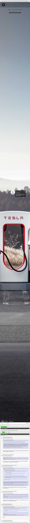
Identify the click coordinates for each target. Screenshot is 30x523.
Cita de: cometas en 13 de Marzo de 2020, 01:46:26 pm (8, 493)
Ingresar (6, 421)
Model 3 (4, 437)
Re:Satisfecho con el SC (9, 437)
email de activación (18, 195)
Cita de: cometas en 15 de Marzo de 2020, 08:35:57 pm (9, 468)
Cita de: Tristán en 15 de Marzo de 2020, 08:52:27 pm (8, 467)
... (5, 435)
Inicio (3, 421)
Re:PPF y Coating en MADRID (10, 454)
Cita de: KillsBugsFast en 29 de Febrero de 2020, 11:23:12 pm (9, 506)
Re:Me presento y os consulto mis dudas (11, 465)
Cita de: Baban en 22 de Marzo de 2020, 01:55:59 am (9, 440)
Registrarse (11, 421)
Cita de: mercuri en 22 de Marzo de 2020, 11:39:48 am (8, 439)
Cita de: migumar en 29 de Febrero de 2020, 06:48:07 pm (9, 507)
